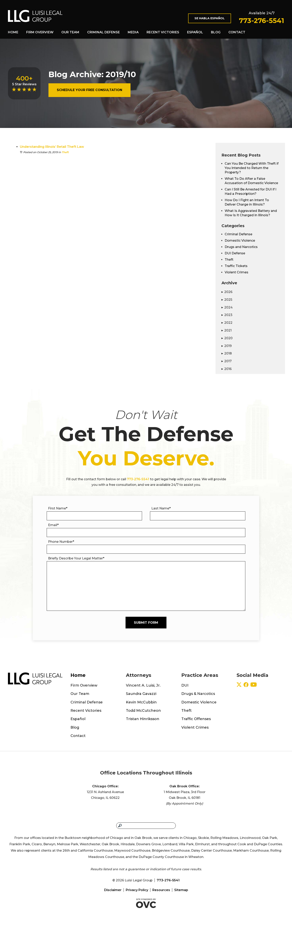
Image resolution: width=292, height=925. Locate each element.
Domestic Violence (240, 240)
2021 (226, 330)
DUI (185, 685)
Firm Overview (39, 32)
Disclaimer (113, 890)
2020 (227, 338)
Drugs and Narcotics (241, 247)
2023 (226, 315)
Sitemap (181, 890)
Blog (215, 32)
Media (133, 32)
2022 (226, 323)
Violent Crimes (236, 272)
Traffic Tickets (236, 266)
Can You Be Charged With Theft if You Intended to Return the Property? (251, 168)
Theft (65, 152)
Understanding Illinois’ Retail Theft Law (52, 147)
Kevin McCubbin (141, 702)
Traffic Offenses (196, 719)
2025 (226, 300)
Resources (161, 890)
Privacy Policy (137, 890)
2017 (226, 361)
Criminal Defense (103, 32)
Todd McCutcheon (143, 710)
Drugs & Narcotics (198, 694)
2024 (227, 307)
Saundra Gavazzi (141, 694)
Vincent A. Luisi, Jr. (143, 685)
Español (195, 32)
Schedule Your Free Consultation (89, 90)
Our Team (70, 32)
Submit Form (146, 622)
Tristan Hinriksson (142, 719)
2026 (226, 292)
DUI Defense (235, 253)
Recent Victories (163, 32)
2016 (226, 369)
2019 (226, 346)
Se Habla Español (209, 18)
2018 (226, 353)
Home (13, 32)
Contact (236, 32)
